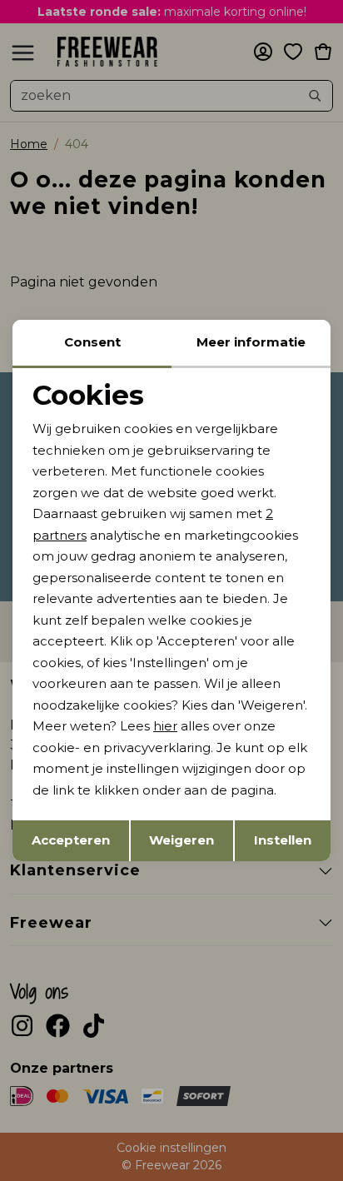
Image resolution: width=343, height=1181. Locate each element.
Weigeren (181, 840)
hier (165, 726)
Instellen (282, 840)
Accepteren (71, 840)
